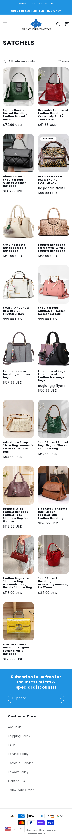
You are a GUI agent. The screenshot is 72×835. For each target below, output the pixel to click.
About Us (14, 727)
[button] (5, 24)
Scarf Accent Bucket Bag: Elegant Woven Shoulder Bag (53, 445)
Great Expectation (30, 830)
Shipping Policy (19, 736)
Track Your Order (21, 790)
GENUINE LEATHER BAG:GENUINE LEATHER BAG (50, 179)
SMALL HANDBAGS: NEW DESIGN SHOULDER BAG (16, 311)
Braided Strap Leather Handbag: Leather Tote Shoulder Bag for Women (16, 515)
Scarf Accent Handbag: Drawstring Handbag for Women (53, 583)
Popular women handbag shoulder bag (16, 374)
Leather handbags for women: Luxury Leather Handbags (51, 247)
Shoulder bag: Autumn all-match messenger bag (52, 311)
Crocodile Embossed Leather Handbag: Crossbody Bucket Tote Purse (53, 115)
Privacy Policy (18, 772)
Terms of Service (21, 763)
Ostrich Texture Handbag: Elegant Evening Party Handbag (16, 649)
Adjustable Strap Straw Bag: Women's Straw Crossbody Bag (18, 447)
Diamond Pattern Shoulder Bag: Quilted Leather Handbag (16, 181)
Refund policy (18, 754)
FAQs (11, 745)
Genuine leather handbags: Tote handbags (15, 247)
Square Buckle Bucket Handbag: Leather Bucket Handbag (15, 115)
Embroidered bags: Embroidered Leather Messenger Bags (52, 376)
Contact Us (16, 781)
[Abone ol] (59, 698)
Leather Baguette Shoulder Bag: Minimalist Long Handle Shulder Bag (17, 583)
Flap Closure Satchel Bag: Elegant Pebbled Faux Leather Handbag (53, 513)
